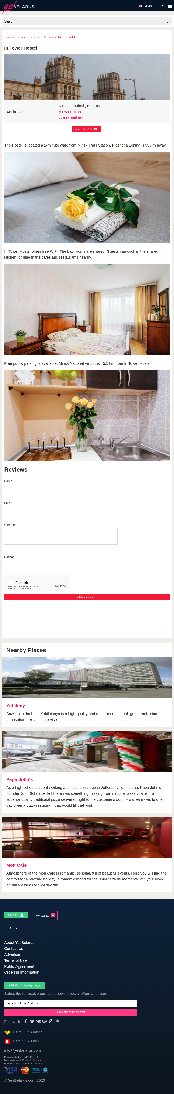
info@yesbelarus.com (22, 1050)
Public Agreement (19, 966)
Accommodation (53, 37)
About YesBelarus (19, 942)
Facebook (25, 1021)
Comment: (11, 524)
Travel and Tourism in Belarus (21, 37)
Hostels (71, 37)
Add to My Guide (86, 129)
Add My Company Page (24, 985)
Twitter (32, 1021)
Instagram (51, 1021)
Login (13, 915)
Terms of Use (15, 960)
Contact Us (13, 948)
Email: (8, 502)
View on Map (70, 112)
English (149, 5)
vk (38, 1021)
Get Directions (71, 118)
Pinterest (57, 1021)
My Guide (42, 915)
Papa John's (19, 779)
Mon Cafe (16, 865)
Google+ (45, 1021)
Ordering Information (21, 972)
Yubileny (15, 705)
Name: (8, 481)
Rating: (9, 556)
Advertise (12, 954)
